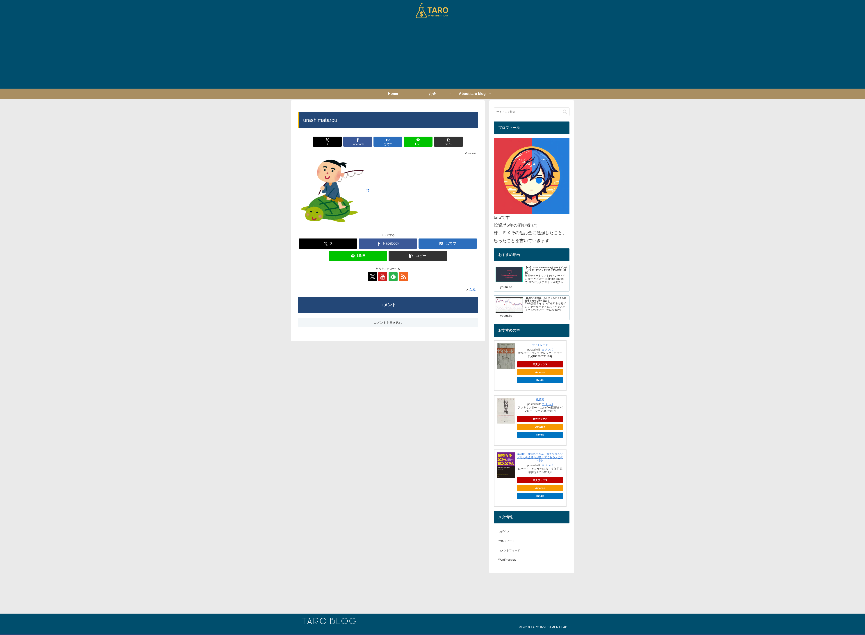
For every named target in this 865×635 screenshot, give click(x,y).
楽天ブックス (540, 364)
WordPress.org (507, 559)
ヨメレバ (547, 349)
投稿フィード (506, 541)
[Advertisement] (432, 54)
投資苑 (540, 399)
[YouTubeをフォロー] (382, 276)
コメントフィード (509, 550)
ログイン (503, 531)
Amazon (540, 372)
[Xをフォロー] (372, 276)
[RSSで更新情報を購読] (403, 276)
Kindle (540, 380)
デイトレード (540, 344)
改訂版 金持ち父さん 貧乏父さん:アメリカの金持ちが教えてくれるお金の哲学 (540, 457)
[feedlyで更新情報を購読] (393, 276)
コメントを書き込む (388, 322)
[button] (448, 142)
